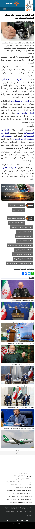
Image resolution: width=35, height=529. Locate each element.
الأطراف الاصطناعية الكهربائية (21, 259)
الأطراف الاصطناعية (14, 79)
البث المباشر (27, 512)
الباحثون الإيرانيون (24, 263)
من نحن (29, 515)
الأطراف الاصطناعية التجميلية (22, 250)
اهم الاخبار (21, 210)
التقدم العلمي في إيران (23, 241)
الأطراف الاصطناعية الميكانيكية (21, 254)
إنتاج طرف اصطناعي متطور (15, 218)
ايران (14, 210)
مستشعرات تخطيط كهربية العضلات (20, 227)
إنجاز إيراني (11, 245)
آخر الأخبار (28, 464)
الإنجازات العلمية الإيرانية (15, 222)
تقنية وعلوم (12, 205)
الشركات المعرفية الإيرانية (22, 236)
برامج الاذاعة (21, 508)
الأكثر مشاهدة (26, 468)
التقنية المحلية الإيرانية (23, 232)
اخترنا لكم (21, 205)
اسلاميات (7, 508)
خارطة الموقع (10, 512)
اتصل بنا (19, 512)
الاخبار (29, 508)
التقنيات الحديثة (9, 167)
